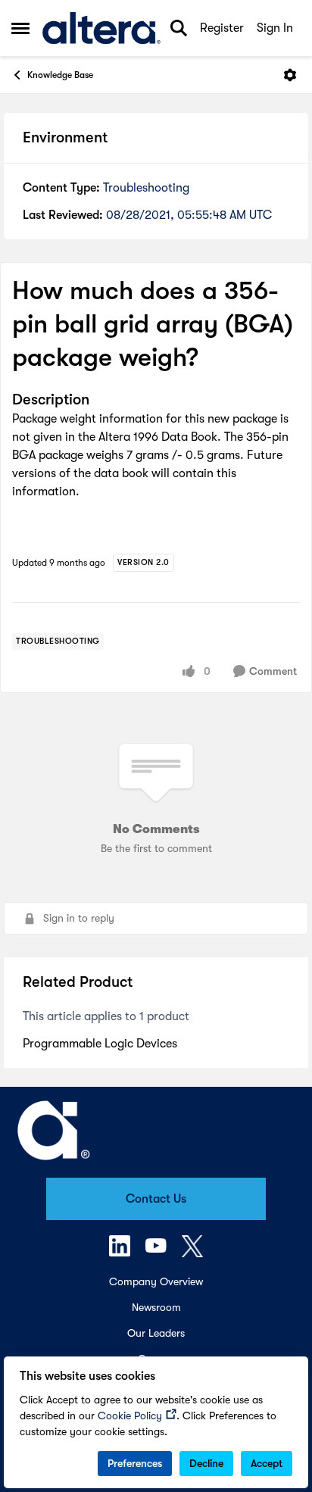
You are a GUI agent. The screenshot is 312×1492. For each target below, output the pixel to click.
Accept (266, 1463)
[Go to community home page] (101, 28)
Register (222, 28)
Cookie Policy (130, 1415)
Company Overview (156, 1281)
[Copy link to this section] (101, 401)
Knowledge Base (60, 75)
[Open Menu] (290, 75)
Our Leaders (156, 1333)
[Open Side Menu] (20, 28)
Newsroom (156, 1307)
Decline (206, 1463)
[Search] (179, 28)
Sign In (275, 28)
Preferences (135, 1463)
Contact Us (156, 1199)
